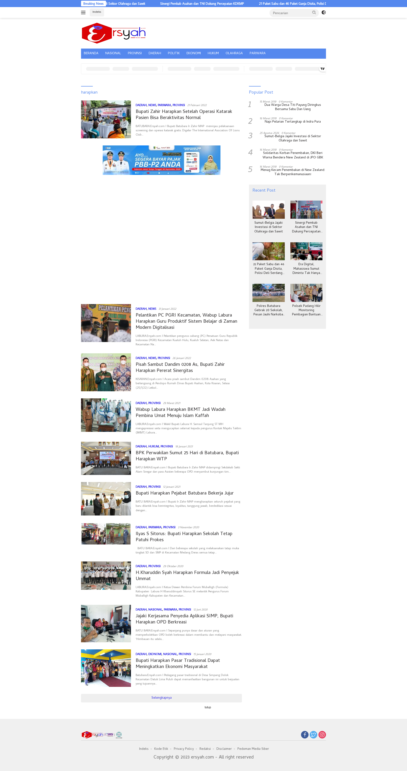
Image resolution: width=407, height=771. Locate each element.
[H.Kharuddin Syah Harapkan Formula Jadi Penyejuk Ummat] (106, 579)
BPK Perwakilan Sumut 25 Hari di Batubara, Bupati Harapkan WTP (187, 456)
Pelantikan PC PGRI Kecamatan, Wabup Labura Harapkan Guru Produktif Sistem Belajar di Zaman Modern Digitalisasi (186, 322)
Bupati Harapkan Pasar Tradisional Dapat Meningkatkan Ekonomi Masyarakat (178, 664)
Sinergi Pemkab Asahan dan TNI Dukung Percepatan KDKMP (179, 3)
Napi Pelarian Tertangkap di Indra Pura (293, 122)
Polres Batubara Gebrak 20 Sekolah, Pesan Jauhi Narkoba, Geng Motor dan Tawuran (268, 310)
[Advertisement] (161, 199)
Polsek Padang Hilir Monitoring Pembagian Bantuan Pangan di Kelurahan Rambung (306, 310)
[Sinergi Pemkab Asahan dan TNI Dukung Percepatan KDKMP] (306, 210)
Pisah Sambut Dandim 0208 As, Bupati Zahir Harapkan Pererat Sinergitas (180, 368)
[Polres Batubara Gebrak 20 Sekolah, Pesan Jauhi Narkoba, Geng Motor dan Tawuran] (268, 293)
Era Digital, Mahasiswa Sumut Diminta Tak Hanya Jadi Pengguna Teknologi (306, 269)
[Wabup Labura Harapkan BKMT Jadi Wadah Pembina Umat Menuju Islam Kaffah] (106, 416)
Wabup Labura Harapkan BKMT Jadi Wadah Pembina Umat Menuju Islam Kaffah (180, 413)
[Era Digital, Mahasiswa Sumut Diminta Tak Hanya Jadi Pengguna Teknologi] (306, 251)
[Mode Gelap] (323, 12)
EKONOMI (194, 53)
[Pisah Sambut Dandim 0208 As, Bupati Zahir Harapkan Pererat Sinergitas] (106, 372)
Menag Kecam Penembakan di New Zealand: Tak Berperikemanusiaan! (293, 172)
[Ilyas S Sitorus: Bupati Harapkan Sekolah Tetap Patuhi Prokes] (106, 538)
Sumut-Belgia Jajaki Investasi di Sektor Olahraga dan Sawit (293, 139)
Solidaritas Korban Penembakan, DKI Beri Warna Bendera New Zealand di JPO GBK (293, 155)
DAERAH (155, 53)
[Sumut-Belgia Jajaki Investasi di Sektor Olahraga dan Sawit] (268, 210)
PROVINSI (135, 53)
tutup (208, 707)
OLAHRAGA (234, 53)
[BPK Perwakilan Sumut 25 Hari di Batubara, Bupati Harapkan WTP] (106, 458)
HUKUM (213, 53)
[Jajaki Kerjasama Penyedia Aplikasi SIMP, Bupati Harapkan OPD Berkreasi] (106, 623)
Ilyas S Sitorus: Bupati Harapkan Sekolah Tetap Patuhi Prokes (184, 537)
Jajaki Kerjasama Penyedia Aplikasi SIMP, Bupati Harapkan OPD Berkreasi (184, 620)
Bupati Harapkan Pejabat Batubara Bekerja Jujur (185, 494)
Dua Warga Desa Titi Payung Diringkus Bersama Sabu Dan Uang (293, 107)
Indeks (97, 12)
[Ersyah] (114, 32)
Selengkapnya (161, 698)
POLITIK (174, 53)
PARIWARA (258, 53)
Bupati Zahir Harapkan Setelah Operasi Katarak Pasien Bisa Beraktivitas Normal (184, 115)
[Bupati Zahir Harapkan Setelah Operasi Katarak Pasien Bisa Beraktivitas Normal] (106, 119)
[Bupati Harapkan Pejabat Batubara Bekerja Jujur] (106, 498)
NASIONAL (113, 53)
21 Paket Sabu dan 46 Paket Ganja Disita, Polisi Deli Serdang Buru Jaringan (287, 3)
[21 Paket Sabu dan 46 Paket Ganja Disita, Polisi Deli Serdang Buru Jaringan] (268, 251)
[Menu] (84, 12)
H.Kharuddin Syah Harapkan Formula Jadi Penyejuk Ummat (187, 576)
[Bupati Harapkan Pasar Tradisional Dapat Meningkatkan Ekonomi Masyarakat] (106, 668)
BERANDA (91, 53)
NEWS (152, 105)
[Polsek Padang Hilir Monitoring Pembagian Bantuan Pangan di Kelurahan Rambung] (306, 293)
